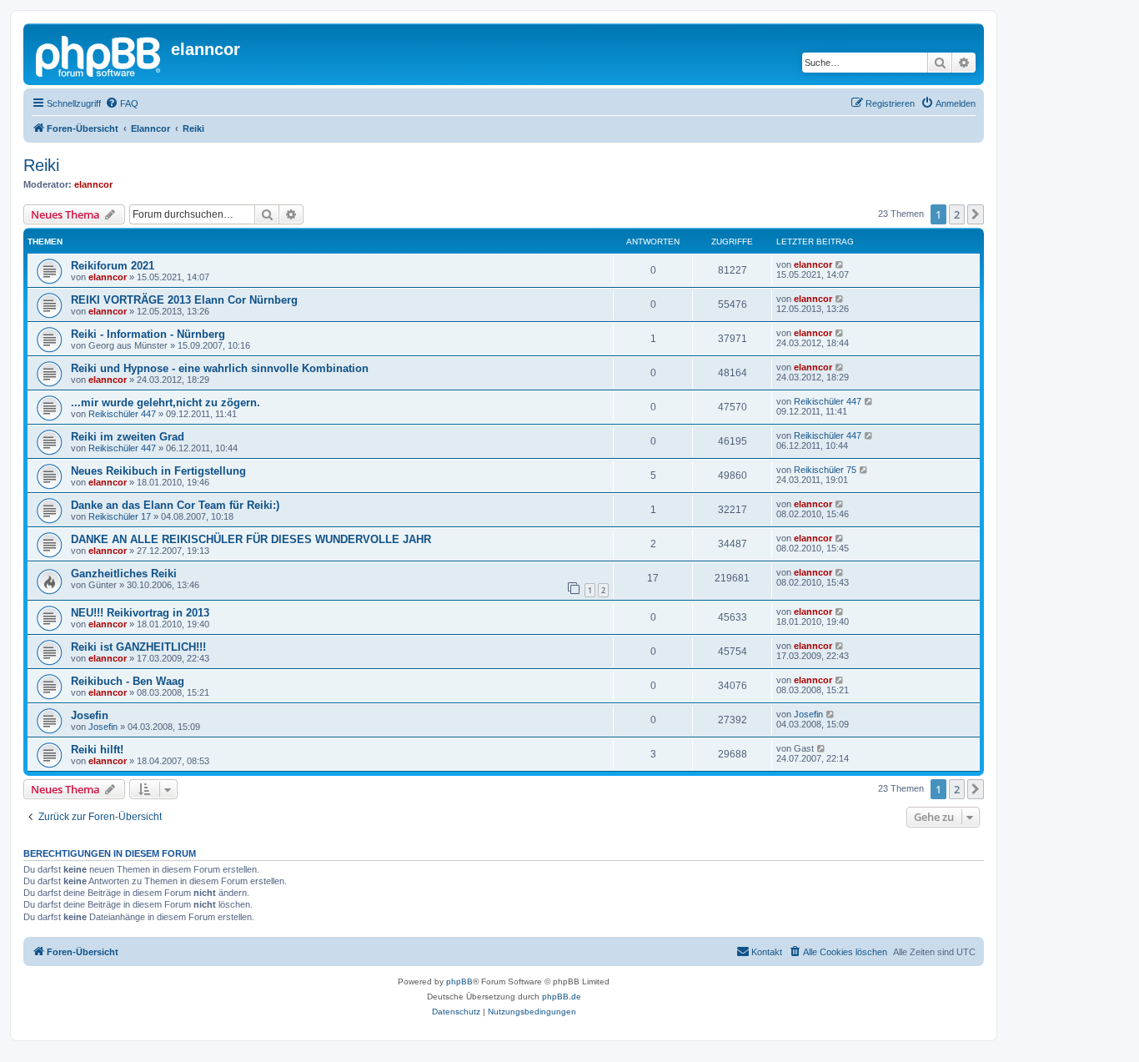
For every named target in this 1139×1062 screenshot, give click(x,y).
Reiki (41, 165)
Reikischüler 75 (825, 470)
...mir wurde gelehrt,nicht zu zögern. (165, 402)
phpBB (459, 981)
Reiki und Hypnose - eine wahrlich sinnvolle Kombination (220, 368)
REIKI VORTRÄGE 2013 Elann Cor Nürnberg (184, 300)
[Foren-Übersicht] (99, 54)
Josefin (89, 715)
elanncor (93, 184)
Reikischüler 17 (119, 516)
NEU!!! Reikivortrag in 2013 (140, 612)
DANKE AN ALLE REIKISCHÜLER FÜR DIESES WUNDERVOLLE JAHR (251, 539)
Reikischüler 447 (122, 414)
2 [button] (957, 214)
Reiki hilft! (97, 749)
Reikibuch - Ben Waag (127, 681)
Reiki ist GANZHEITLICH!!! (138, 647)
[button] (975, 214)
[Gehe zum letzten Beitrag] (840, 264)
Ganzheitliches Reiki (124, 573)
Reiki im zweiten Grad (127, 436)
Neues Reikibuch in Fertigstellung (158, 471)
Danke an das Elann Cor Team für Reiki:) (175, 505)
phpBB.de (561, 996)
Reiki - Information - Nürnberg (148, 334)
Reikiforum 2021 (112, 265)
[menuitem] (121, 103)
